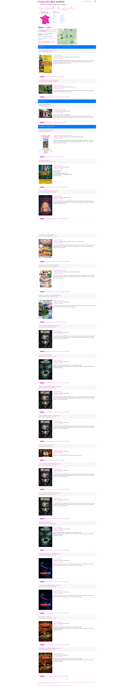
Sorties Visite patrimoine (59, 85)
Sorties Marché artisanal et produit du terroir (63, 135)
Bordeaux (55, 22)
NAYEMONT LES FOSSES (92, 682)
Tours (61, 21)
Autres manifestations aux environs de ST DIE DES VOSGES (56, 187)
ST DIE (72, 682)
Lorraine (43, 30)
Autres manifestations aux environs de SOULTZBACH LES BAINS (57, 291)
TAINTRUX (44, 683)
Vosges (47, 30)
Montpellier (62, 20)
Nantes (61, 17)
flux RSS (49, 27)
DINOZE (53, 682)
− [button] (58, 31)
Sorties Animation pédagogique (60, 109)
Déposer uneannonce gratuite (64, 9)
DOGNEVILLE (39, 682)
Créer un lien (70, 685)
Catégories (53, 8)
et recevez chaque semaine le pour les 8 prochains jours (46, 42)
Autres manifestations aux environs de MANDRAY (54, 76)
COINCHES (69, 682)
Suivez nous (41, 27)
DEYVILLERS (47, 682)
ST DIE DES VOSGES (48, 683)
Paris (54, 15)
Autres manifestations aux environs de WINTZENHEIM (55, 122)
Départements (47, 8)
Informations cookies (59, 685)
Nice (61, 16)
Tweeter (45, 27)
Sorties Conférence (58, 196)
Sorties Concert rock (58, 165)
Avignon (62, 22)
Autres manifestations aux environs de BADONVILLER (55, 322)
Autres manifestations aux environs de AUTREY (54, 156)
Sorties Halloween (57, 330)
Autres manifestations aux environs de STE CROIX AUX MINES (57, 261)
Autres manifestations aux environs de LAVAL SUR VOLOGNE (57, 218)
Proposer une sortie (42, 685)
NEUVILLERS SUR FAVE (76, 682)
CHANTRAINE (66, 682)
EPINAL (50, 682)
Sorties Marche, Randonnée (59, 300)
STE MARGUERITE (40, 683)
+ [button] (58, 30)
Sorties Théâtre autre (58, 360)
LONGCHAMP (43, 682)
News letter (71, 8)
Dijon (54, 21)
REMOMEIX (86, 682)
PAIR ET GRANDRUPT (82, 682)
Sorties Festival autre (58, 240)
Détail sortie (42, 76)
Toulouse (62, 15)
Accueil (40, 30)
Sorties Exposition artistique (59, 270)
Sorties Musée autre (58, 55)
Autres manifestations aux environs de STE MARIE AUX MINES (57, 96)
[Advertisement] (82, 19)
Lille (53, 18)
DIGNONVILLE (59, 682)
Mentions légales (50, 685)
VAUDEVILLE (55, 682)
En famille (59, 8)
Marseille (54, 16)
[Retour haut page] (67, 680)
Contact (65, 685)
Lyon (54, 17)
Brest (54, 20)
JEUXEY (63, 682)
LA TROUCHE (56, 683)
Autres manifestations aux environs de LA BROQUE (55, 460)
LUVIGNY (53, 683)
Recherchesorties (41, 9)
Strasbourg (62, 18)
